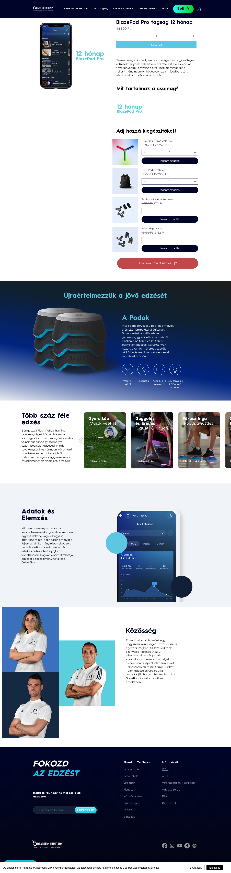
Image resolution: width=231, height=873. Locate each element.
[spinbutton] (156, 36)
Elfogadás (214, 867)
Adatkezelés (171, 789)
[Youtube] (179, 845)
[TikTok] (187, 845)
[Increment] (194, 36)
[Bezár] (227, 867)
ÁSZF (165, 776)
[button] (76, 8)
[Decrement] (119, 36)
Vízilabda (129, 782)
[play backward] (81, 440)
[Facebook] (164, 845)
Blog (165, 796)
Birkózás (129, 816)
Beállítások (196, 867)
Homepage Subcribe (45, 803)
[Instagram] (172, 845)
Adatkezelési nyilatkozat (146, 867)
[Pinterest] (194, 845)
